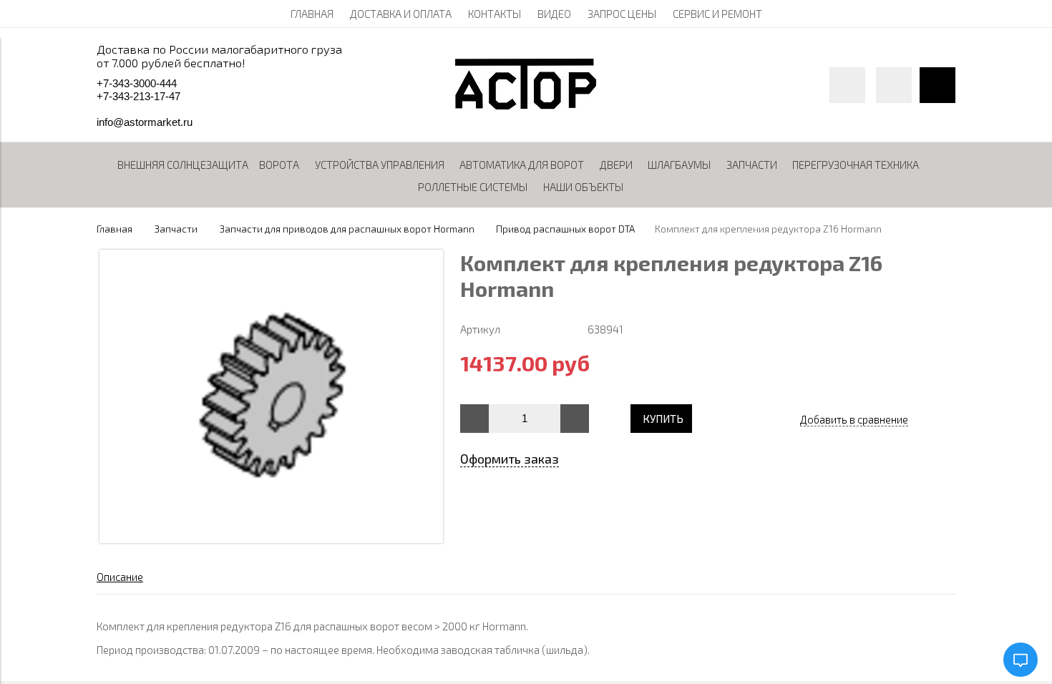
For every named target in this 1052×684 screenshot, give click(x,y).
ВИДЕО (554, 13)
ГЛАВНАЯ (312, 13)
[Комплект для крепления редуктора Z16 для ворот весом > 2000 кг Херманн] (271, 538)
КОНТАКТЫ (494, 13)
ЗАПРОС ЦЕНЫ (622, 13)
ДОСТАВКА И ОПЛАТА (401, 13)
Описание (120, 576)
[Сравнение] (894, 85)
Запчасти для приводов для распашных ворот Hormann (347, 229)
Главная (114, 229)
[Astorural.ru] (525, 105)
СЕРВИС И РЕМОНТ (717, 13)
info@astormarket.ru (145, 122)
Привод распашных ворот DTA (565, 229)
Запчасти (176, 229)
